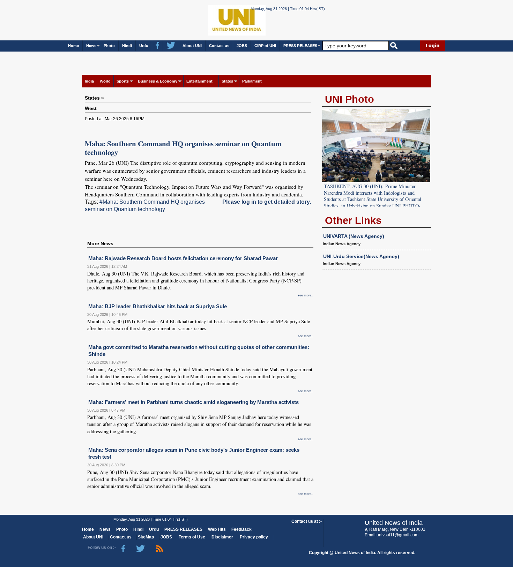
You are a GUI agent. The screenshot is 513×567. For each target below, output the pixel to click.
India (89, 81)
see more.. (305, 295)
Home (73, 46)
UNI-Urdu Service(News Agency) (361, 256)
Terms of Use (192, 537)
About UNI (192, 46)
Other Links (353, 220)
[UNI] (217, 20)
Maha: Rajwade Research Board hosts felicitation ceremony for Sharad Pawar (183, 258)
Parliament (252, 81)
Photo (109, 46)
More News (100, 243)
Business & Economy (157, 81)
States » (94, 98)
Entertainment (199, 81)
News (91, 46)
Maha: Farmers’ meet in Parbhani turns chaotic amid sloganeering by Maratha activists (193, 402)
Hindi (127, 46)
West (91, 108)
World (105, 81)
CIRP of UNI (265, 46)
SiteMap (146, 537)
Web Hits (217, 529)
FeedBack (241, 529)
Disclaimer (222, 537)
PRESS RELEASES (300, 46)
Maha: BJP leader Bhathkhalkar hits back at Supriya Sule (157, 306)
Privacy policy (254, 537)
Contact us (219, 46)
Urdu (143, 46)
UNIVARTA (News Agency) (353, 236)
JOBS (242, 46)
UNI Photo (349, 99)
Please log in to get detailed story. (266, 202)
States (227, 81)
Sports (123, 81)
